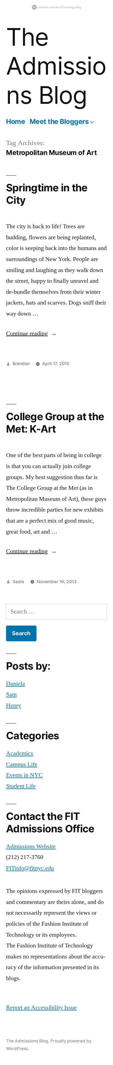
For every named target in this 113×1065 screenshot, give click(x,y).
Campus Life (21, 764)
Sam (11, 694)
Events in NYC (24, 775)
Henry (13, 705)
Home (15, 121)
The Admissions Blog (56, 66)
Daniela (15, 684)
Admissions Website (31, 846)
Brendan (21, 363)
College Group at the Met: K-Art (55, 422)
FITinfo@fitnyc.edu (30, 868)
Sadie (18, 581)
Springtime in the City (46, 193)
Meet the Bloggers (59, 121)
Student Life (21, 786)
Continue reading (31, 333)
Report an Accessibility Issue (41, 1007)
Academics (19, 753)
